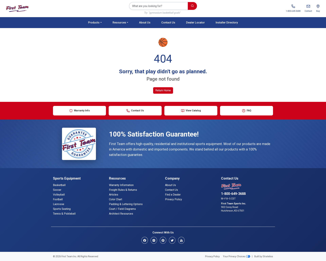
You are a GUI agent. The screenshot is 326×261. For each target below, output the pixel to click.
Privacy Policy (173, 199)
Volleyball (59, 194)
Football (58, 199)
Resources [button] (119, 22)
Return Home (163, 90)
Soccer (57, 189)
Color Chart (115, 199)
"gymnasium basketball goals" (164, 12)
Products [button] (93, 22)
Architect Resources (121, 213)
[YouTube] (181, 240)
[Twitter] (172, 240)
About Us (144, 22)
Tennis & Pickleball (64, 213)
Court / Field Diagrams (122, 209)
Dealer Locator (195, 22)
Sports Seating (62, 209)
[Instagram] (154, 240)
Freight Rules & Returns (123, 189)
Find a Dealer (173, 194)
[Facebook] (144, 240)
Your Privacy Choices (234, 256)
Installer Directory (227, 22)
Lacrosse (58, 204)
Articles (113, 194)
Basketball (59, 185)
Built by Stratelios (263, 256)
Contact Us (168, 22)
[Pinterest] (163, 240)
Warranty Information (121, 185)
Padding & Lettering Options (126, 204)
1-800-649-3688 (233, 194)
